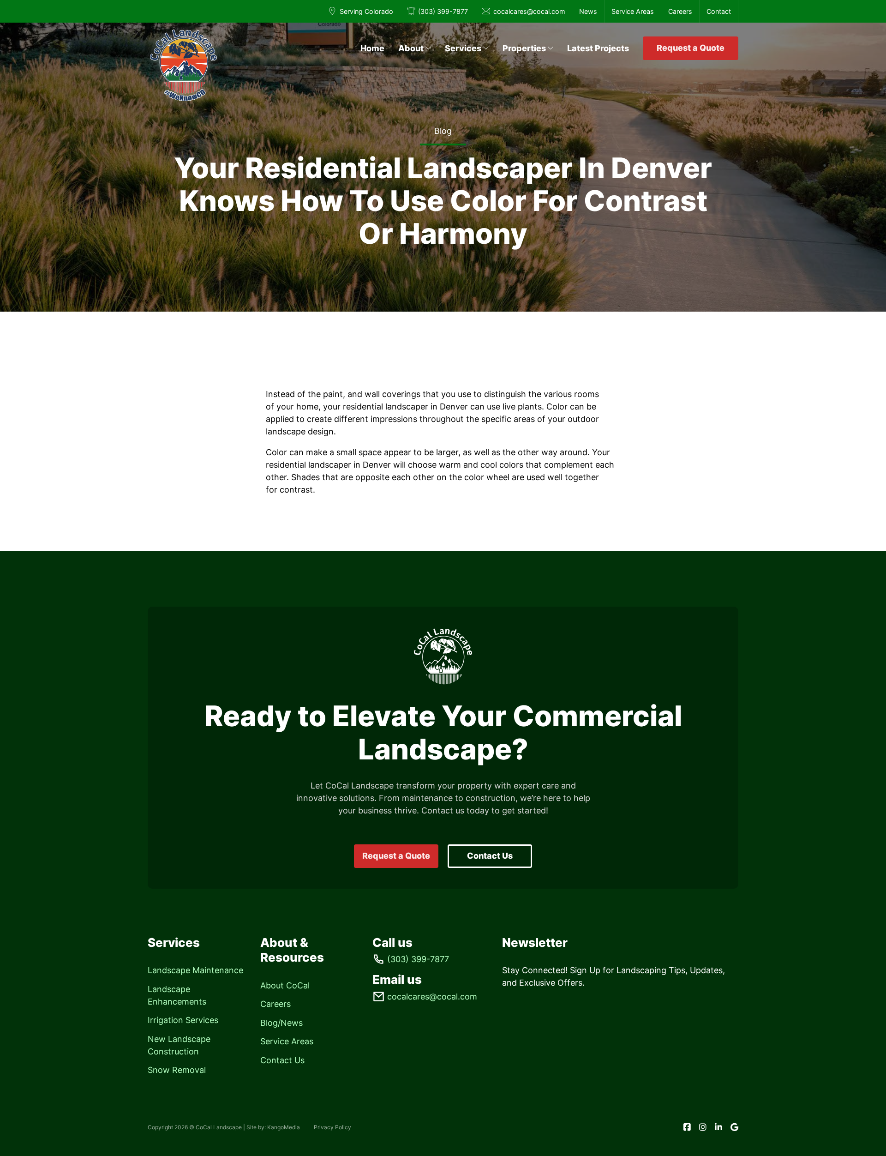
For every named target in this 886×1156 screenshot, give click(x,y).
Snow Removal (177, 1070)
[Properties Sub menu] (550, 48)
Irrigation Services (183, 1020)
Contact (718, 11)
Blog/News (281, 1023)
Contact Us (490, 856)
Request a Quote (690, 48)
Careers (680, 11)
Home (372, 48)
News (588, 11)
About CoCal (285, 985)
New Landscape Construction (179, 1045)
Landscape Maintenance (195, 970)
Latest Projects (598, 48)
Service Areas (632, 11)
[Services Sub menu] (486, 48)
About (411, 48)
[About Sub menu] (428, 48)
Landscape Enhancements (177, 995)
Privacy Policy (332, 1127)
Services (463, 48)
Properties (524, 48)
